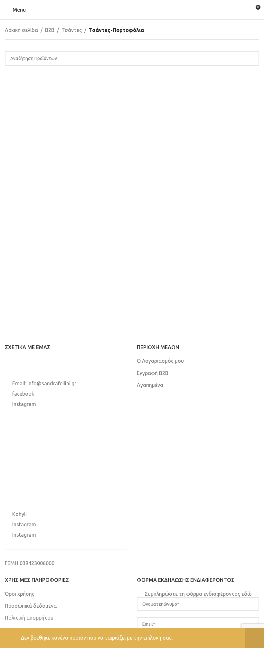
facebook (23, 394)
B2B (49, 30)
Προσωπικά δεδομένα (31, 606)
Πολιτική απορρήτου (29, 618)
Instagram (24, 404)
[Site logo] (132, 9)
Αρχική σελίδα (21, 30)
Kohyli (19, 514)
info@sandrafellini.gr (51, 383)
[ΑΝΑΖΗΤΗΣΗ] (251, 58)
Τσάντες (71, 30)
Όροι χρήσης (19, 594)
